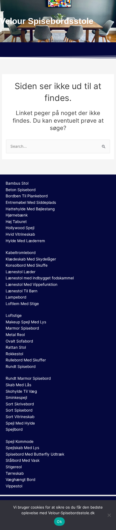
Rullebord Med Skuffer (26, 360)
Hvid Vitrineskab (20, 234)
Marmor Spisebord (22, 328)
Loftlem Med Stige (22, 303)
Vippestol (14, 486)
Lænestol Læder (20, 272)
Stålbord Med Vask (22, 460)
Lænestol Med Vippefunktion (31, 284)
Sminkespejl (16, 397)
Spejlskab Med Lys (22, 447)
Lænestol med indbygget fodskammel (40, 278)
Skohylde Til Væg (21, 391)
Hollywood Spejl (20, 228)
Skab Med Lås (18, 385)
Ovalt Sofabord (19, 341)
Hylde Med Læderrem (25, 240)
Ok (59, 521)
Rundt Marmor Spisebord (28, 378)
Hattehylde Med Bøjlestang (30, 209)
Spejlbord (14, 429)
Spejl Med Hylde (20, 423)
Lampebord (16, 297)
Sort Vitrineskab (20, 416)
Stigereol (14, 467)
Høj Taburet (16, 221)
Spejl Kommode (20, 441)
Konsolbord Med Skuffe (27, 265)
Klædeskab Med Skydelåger (31, 259)
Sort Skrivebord (20, 404)
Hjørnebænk (17, 215)
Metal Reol (15, 334)
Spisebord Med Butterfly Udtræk (35, 454)
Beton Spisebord (20, 189)
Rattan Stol (16, 347)
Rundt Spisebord (20, 366)
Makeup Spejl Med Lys (26, 322)
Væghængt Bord (20, 479)
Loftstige (14, 315)
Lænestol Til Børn (21, 291)
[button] (58, 50)
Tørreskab (15, 473)
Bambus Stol (17, 183)
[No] (109, 515)
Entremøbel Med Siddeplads (31, 202)
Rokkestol (14, 354)
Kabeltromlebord (20, 252)
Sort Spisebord (19, 410)
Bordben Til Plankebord (27, 196)
